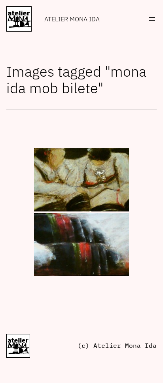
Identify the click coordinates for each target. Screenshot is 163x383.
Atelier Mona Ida (72, 19)
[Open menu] (152, 19)
